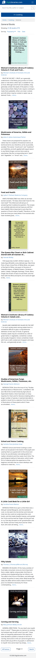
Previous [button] (6, 649)
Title (18, 32)
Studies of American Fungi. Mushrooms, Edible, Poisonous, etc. (16, 380)
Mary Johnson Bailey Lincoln (12, 625)
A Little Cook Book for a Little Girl (15, 501)
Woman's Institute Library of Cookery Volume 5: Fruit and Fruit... (17, 69)
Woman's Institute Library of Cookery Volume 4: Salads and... (17, 316)
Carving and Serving (10, 622)
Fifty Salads (6, 561)
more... (14, 95)
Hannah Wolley (8, 257)
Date (23, 32)
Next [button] (30, 649)
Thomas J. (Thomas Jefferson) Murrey (15, 564)
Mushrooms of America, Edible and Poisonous (16, 133)
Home (4, 20)
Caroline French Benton (11, 504)
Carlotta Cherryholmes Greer (13, 444)
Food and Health (8, 192)
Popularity (10, 32)
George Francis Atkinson (11, 384)
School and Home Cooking (12, 441)
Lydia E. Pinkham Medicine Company (15, 195)
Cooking (18, 15)
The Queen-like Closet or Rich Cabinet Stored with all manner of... (17, 253)
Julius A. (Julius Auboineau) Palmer (14, 137)
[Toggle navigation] (32, 2)
